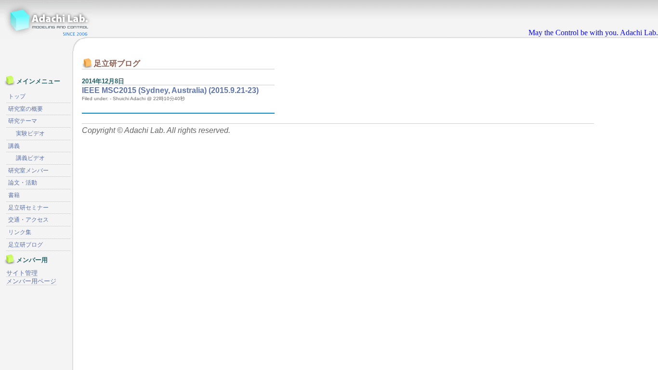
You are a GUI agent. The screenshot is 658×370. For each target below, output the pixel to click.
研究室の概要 (25, 109)
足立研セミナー (28, 207)
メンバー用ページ (31, 281)
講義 (14, 146)
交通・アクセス (28, 219)
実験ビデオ (30, 133)
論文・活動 (22, 182)
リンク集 (19, 232)
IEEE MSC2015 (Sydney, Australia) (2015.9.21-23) (170, 90)
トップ (17, 96)
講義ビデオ (30, 158)
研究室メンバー (28, 170)
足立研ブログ (25, 244)
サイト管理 (22, 273)
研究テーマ (22, 121)
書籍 (14, 195)
